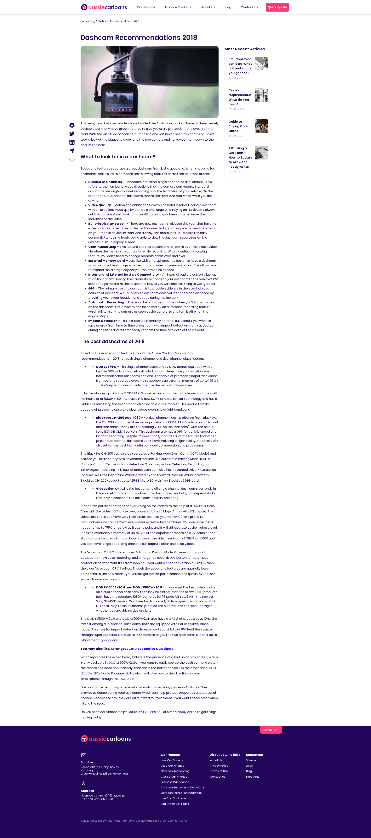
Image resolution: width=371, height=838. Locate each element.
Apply (250, 766)
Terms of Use (219, 771)
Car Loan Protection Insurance (181, 793)
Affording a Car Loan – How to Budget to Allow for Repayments (240, 157)
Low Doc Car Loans (173, 798)
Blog (92, 21)
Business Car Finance (175, 782)
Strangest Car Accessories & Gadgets (142, 648)
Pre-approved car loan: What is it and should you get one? (240, 66)
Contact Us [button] (249, 7)
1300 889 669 (152, 712)
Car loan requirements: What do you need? (240, 97)
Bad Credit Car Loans (175, 804)
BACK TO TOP (269, 730)
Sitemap (252, 760)
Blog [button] (228, 7)
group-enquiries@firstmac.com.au (104, 774)
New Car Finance (172, 760)
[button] (277, 7)
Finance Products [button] (178, 7)
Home (84, 21)
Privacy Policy (219, 766)
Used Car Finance (172, 766)
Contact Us (217, 777)
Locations (252, 777)
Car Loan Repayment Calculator (182, 787)
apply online (187, 712)
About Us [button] (208, 7)
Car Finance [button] (146, 7)
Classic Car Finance (174, 777)
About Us (216, 760)
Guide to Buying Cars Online (238, 126)
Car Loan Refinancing (175, 771)
